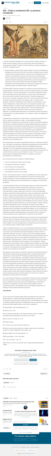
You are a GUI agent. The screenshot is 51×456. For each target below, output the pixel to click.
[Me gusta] (4, 22)
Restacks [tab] (12, 382)
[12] (4, 342)
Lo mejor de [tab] (6, 398)
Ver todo (6, 427)
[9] (3, 333)
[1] (3, 296)
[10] (4, 336)
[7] (3, 325)
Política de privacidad (34, 428)
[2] (3, 307)
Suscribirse (37, 2)
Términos (28, 447)
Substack (19, 453)
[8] (3, 328)
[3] (3, 310)
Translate (5, 8)
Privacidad (23, 447)
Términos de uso (26, 427)
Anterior (8, 373)
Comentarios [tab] (6, 382)
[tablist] (8, 382)
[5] (3, 318)
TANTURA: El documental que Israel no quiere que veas (18, 401)
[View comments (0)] (7, 22)
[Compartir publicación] (32, 3)
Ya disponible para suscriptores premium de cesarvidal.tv (15, 403)
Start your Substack (21, 450)
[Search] (29, 3)
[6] (3, 322)
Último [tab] (11, 398)
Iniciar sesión (45, 2)
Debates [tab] (15, 398)
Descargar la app (31, 450)
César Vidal (8, 17)
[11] (4, 339)
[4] (3, 313)
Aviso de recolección (35, 447)
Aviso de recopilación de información (21, 428)
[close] (37, 406)
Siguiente (43, 373)
